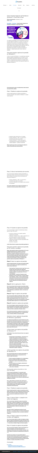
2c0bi (11, 20)
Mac (24, 5)
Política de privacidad (32, 451)
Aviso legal (14, 451)
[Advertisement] (18, 70)
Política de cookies (25, 451)
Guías (10, 5)
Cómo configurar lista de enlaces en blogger (15, 445)
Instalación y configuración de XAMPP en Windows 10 (16, 446)
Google (27, 5)
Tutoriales (14, 5)
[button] (19, 10)
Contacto (19, 451)
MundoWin (9, 23)
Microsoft (19, 5)
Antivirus (33, 5)
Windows (4, 5)
